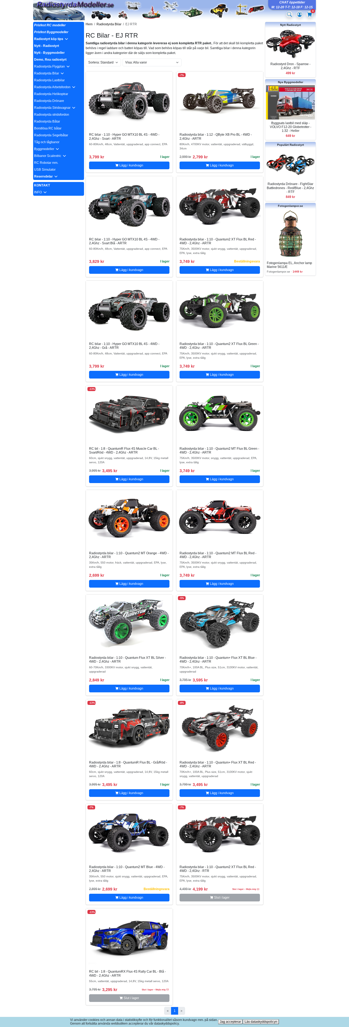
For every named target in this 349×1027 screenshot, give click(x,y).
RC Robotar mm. (46, 162)
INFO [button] (38, 192)
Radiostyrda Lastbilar (49, 80)
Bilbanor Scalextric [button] (48, 156)
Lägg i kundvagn (131, 165)
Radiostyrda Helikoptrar (51, 94)
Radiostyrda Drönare (49, 101)
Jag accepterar (230, 1021)
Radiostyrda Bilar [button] (47, 73)
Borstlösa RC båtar (47, 128)
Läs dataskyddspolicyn (261, 1021)
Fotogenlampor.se (290, 205)
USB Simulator (45, 169)
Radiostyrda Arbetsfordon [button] (53, 87)
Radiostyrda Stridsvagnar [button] (53, 107)
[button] (58, 39)
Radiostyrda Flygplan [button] (50, 66)
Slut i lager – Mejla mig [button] (244, 889)
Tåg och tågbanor (46, 142)
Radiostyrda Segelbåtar (51, 135)
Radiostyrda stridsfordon (51, 114)
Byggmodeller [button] (45, 149)
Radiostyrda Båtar (47, 121)
